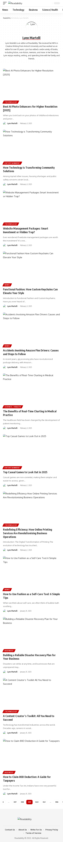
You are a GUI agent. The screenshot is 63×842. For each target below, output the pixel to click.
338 (22, 802)
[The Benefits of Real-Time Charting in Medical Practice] (31, 390)
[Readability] (15, 3)
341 (44, 802)
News (7, 285)
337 (15, 802)
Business (9, 651)
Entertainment (12, 163)
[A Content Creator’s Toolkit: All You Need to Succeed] (31, 695)
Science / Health (13, 407)
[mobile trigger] (5, 3)
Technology (11, 102)
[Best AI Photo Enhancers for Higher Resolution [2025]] (31, 86)
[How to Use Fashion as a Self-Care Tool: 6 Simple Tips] (31, 573)
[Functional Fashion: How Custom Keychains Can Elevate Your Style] (31, 268)
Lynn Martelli (12, 123)
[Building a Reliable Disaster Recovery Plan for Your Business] (31, 634)
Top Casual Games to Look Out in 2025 (25, 472)
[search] (49, 3)
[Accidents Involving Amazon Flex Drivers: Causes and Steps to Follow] (31, 330)
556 (56, 802)
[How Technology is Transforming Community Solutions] (31, 147)
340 (36, 802)
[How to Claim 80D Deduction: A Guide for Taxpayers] (31, 756)
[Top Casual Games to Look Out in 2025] (31, 451)
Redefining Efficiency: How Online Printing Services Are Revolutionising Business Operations (27, 533)
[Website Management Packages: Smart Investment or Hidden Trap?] (31, 208)
